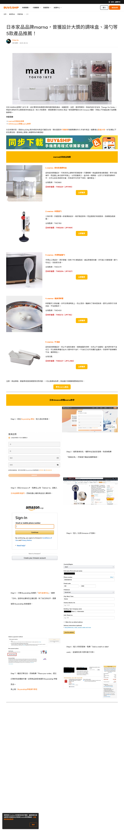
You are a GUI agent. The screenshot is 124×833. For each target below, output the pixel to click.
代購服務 (64, 130)
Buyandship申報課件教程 (27, 689)
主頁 (5, 14)
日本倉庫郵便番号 (18, 493)
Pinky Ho (15, 40)
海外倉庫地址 (43, 593)
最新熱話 (12, 14)
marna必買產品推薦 (16, 121)
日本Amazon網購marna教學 (19, 124)
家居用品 (20, 14)
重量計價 (101, 130)
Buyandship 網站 (27, 419)
